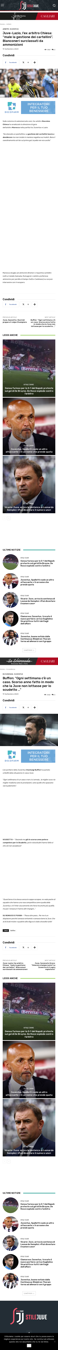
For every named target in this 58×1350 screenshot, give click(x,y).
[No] (54, 1341)
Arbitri (8, 24)
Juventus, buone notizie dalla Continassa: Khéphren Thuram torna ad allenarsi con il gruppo (36, 639)
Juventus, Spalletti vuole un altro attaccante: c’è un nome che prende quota (29, 450)
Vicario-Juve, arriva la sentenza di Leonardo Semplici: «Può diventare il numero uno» (29, 508)
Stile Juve (29, 384)
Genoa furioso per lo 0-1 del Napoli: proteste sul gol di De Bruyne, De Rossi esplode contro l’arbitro (29, 391)
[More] (34, 62)
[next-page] (8, 518)
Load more (28, 650)
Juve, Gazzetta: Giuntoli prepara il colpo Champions (15, 321)
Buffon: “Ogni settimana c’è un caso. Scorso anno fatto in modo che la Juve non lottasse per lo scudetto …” (43, 323)
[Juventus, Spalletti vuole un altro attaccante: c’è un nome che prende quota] (29, 426)
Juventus (14, 29)
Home (2, 24)
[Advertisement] (29, 175)
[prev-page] (4, 518)
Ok (29, 1346)
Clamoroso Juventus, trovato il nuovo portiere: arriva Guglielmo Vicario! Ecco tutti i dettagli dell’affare (37, 620)
